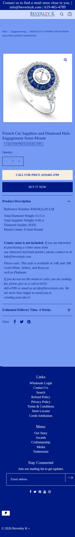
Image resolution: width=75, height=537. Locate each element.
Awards (41, 437)
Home (4, 31)
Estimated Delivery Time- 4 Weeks (26, 310)
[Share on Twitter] (22, 321)
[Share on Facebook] (15, 321)
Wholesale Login (41, 383)
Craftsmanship (40, 442)
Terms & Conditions (41, 406)
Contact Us (40, 387)
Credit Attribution (40, 416)
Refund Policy (40, 397)
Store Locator (41, 411)
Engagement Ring (18, 31)
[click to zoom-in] (65, 60)
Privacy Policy (40, 402)
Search (40, 392)
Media (41, 447)
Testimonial (40, 451)
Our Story (40, 433)
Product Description (16, 201)
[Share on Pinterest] (29, 321)
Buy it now (37, 187)
